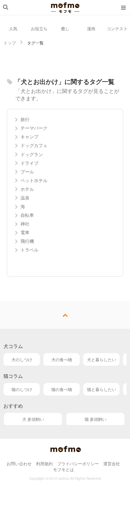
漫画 (91, 28)
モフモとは (63, 469)
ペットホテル (33, 180)
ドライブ (29, 163)
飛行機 (27, 241)
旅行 (24, 119)
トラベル (29, 249)
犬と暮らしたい (101, 359)
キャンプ (29, 136)
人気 (13, 28)
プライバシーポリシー (78, 463)
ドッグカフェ (33, 145)
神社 (24, 223)
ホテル (27, 189)
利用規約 (44, 463)
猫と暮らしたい (101, 389)
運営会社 (111, 463)
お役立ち (39, 28)
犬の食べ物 (61, 359)
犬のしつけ (21, 359)
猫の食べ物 (61, 389)
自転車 (27, 215)
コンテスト (117, 28)
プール (27, 171)
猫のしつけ (21, 389)
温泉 (24, 197)
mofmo (65, 7)
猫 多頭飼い (95, 419)
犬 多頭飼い (33, 419)
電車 (24, 232)
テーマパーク (33, 128)
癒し (65, 28)
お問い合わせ (19, 463)
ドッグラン (31, 154)
